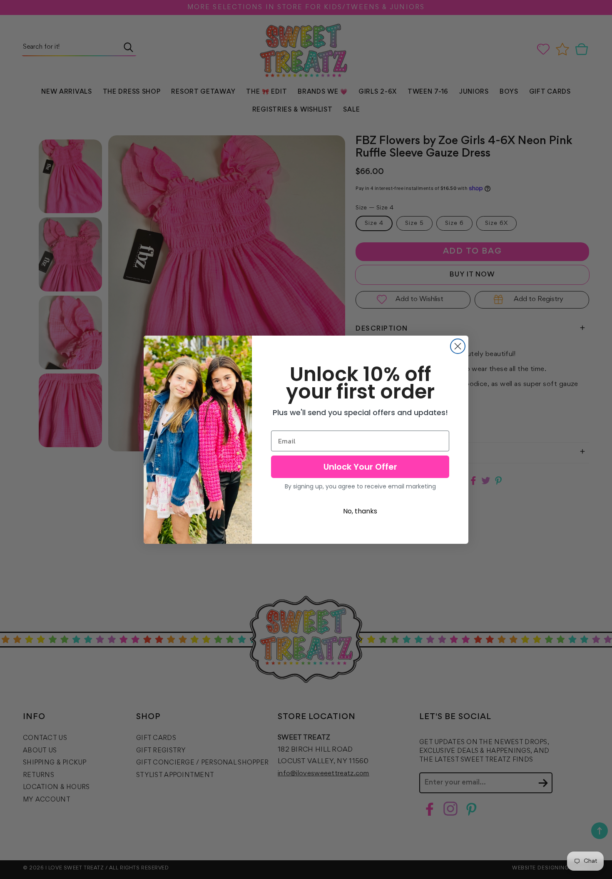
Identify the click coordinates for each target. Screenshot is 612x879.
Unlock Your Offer (360, 467)
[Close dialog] (457, 346)
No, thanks (360, 511)
